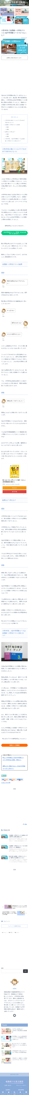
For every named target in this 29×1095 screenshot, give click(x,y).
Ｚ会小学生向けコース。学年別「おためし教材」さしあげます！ (14, 233)
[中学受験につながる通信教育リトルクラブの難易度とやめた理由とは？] (7, 20)
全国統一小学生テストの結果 (13, 124)
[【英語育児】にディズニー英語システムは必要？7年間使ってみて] (22, 12)
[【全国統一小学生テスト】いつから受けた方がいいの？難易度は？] (22, 20)
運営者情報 (21, 1089)
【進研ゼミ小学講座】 (14, 745)
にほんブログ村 (5, 782)
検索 (2, 968)
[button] (25, 562)
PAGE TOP (15, 1074)
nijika (14, 988)
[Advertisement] (14, 75)
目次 (12, 117)
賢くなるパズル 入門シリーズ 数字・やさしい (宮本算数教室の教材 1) (14, 481)
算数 (7, 129)
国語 (7, 127)
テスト (4, 775)
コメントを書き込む (14, 926)
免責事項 (8, 1089)
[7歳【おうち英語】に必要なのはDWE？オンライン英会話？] (7, 12)
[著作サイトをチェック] (14, 1015)
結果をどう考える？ (10, 131)
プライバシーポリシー (21, 1086)
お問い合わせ (8, 1085)
